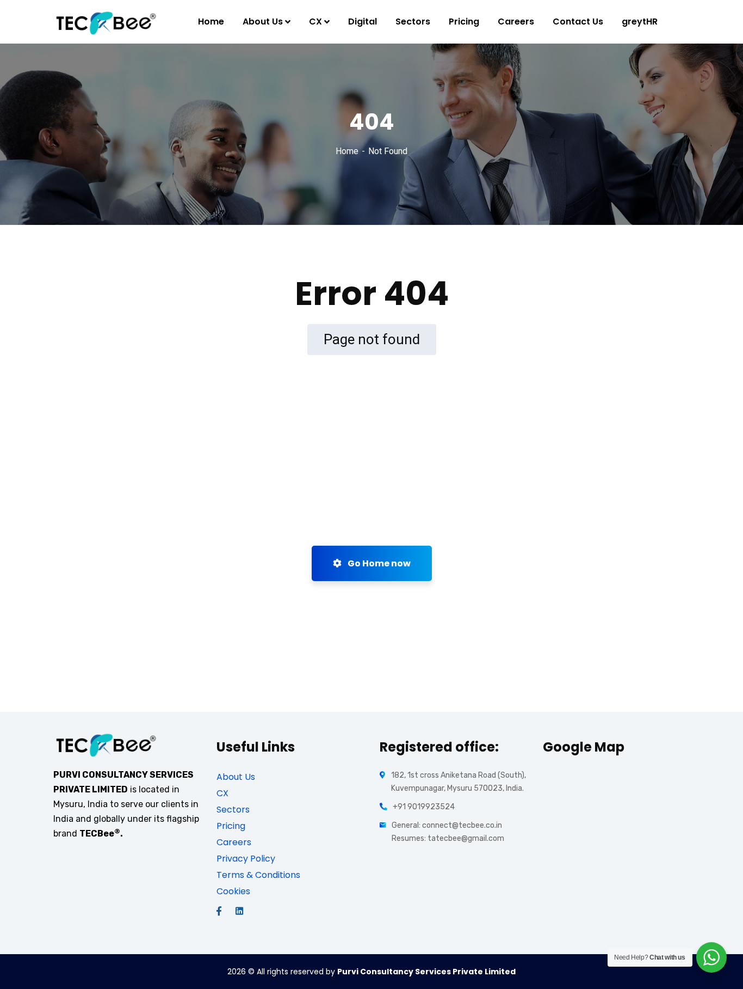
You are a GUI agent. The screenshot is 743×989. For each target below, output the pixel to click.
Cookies (233, 891)
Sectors (233, 809)
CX (222, 793)
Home (347, 151)
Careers (233, 842)
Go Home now (378, 563)
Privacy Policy (245, 858)
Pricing (230, 826)
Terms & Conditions (258, 875)
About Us (235, 777)
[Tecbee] (106, 22)
